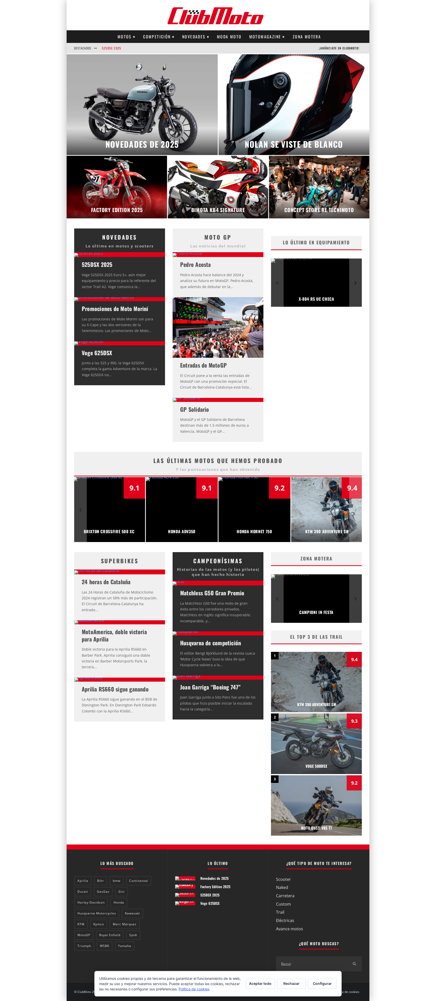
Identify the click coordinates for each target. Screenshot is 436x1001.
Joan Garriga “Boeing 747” (210, 687)
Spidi (133, 935)
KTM (81, 924)
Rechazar (291, 983)
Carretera (285, 896)
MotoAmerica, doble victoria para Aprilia (114, 635)
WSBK (104, 946)
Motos (125, 37)
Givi (121, 891)
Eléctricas (285, 920)
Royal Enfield (109, 935)
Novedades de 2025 (214, 878)
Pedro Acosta (195, 264)
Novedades (194, 37)
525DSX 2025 (97, 264)
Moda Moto (229, 37)
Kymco (98, 924)
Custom (283, 904)
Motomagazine (265, 37)
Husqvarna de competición (210, 643)
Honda (119, 902)
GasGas (103, 891)
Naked (282, 887)
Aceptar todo (260, 983)
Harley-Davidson (91, 902)
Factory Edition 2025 (215, 886)
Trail (280, 912)
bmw (116, 881)
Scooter (283, 879)
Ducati (82, 891)
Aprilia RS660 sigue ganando (115, 689)
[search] (354, 963)
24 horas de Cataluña (106, 582)
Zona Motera (307, 37)
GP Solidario (194, 409)
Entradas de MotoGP (203, 365)
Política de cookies (346, 991)
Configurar (322, 983)
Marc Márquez (125, 924)
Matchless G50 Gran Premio (212, 593)
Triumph (84, 946)
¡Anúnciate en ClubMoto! (339, 48)
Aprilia (82, 881)
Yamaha (124, 946)
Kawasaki (132, 913)
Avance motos (289, 929)
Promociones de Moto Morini (123, 48)
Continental (138, 881)
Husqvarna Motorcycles (96, 913)
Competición (157, 37)
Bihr (100, 881)
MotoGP (83, 935)
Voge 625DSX (97, 353)
